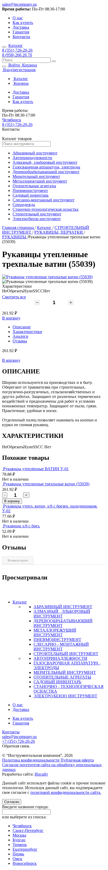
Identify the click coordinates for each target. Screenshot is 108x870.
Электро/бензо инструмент (37, 218)
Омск (17, 858)
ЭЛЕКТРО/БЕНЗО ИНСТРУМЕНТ (65, 696)
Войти (14, 65)
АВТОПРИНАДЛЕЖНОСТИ (60, 658)
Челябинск (11, 120)
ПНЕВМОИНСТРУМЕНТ (57, 639)
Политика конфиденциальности (31, 760)
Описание (22, 327)
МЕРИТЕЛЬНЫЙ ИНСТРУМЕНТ (65, 672)
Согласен (11, 802)
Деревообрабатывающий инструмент (46, 172)
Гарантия (21, 32)
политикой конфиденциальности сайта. (65, 792)
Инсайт (41, 774)
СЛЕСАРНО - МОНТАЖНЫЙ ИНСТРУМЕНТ (61, 646)
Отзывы (20, 341)
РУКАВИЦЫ (14, 237)
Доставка (21, 27)
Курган (19, 840)
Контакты (21, 36)
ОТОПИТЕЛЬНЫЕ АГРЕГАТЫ (62, 677)
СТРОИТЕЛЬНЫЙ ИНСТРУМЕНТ (66, 653)
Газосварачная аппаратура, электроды (46, 167)
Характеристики (27, 331)
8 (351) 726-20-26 (17, 50)
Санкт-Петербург (28, 830)
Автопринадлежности (32, 157)
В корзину (11, 318)
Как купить (23, 22)
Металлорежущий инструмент (40, 181)
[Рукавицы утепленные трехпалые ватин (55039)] (47, 277)
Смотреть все (14, 297)
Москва (19, 835)
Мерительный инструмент (36, 176)
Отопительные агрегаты (34, 186)
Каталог (15, 45)
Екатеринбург (25, 849)
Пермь (18, 854)
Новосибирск (25, 863)
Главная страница (18, 227)
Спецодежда (24, 204)
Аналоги (20, 336)
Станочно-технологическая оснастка (45, 209)
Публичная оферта (77, 760)
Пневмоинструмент (30, 190)
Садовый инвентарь (30, 195)
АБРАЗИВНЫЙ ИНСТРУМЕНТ (63, 607)
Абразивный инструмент (35, 153)
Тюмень (20, 844)
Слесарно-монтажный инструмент (43, 200)
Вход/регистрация (18, 70)
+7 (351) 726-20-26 (18, 741)
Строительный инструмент (37, 214)
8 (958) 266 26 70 (17, 55)
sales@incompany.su (19, 4)
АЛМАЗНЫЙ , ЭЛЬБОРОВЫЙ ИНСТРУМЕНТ (62, 613)
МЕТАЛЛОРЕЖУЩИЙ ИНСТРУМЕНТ (55, 632)
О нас (18, 18)
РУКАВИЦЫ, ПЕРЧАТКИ (59, 232)
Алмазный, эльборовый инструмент (45, 162)
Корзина (29, 65)
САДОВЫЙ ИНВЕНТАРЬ (57, 682)
